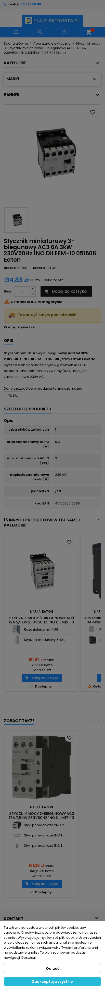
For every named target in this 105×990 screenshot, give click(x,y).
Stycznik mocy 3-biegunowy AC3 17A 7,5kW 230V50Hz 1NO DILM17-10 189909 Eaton (41, 817)
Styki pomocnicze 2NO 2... (45, 825)
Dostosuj (28, 957)
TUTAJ (13, 395)
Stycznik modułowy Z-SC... (45, 639)
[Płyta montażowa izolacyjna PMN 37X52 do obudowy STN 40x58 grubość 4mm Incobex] (92, 629)
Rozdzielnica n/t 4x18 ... (42, 629)
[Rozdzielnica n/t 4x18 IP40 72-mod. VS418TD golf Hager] (16, 629)
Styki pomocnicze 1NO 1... (44, 835)
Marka (39, 268)
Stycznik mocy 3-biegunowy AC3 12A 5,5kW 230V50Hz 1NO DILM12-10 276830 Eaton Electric (41, 622)
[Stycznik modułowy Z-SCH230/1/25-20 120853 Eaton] (16, 639)
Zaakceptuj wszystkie (52, 981)
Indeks (10, 268)
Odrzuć (52, 968)
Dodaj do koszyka (65, 291)
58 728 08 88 (31, 4)
